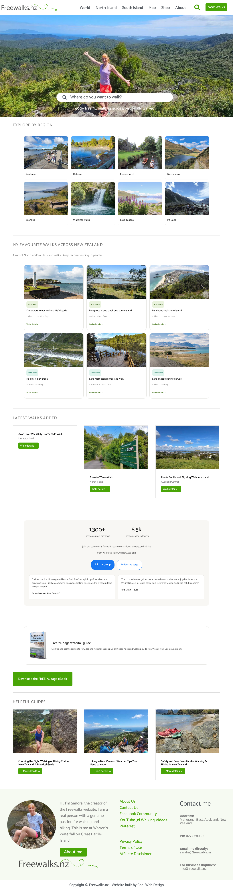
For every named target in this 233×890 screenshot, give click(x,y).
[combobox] (114, 97)
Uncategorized (26, 439)
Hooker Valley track (37, 379)
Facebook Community (138, 814)
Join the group (102, 564)
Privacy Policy (131, 841)
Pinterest (127, 826)
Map (152, 8)
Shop (165, 8)
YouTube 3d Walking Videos (143, 820)
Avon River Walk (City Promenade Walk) (40, 434)
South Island (132, 8)
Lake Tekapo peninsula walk (167, 379)
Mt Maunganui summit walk (167, 311)
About (180, 8)
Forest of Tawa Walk (101, 477)
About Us (127, 801)
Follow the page (129, 565)
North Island (106, 8)
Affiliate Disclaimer (135, 854)
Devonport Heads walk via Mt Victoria (46, 311)
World (85, 8)
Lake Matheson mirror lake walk (106, 379)
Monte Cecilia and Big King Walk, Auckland (185, 477)
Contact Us (129, 807)
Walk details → (33, 324)
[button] (197, 7)
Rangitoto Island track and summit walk (111, 311)
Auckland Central (170, 482)
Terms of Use (131, 848)
